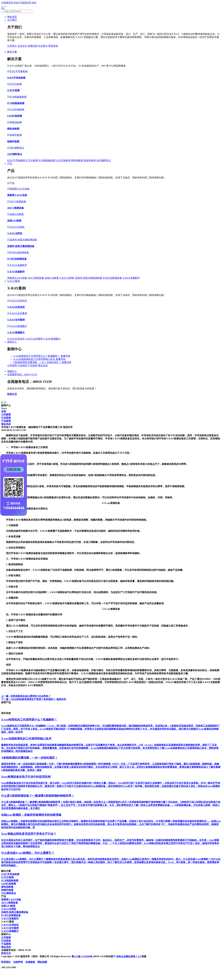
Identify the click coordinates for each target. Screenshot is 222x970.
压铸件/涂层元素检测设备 (88, 278)
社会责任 (43, 46)
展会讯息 (43, 365)
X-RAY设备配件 (131, 278)
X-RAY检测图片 (52, 338)
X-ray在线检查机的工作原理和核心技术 (34, 359)
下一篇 (33, 699)
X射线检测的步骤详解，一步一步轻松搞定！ (37, 362)
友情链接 (30, 962)
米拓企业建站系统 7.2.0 (128, 956)
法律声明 (18, 962)
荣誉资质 (53, 46)
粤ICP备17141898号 (82, 956)
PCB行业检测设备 (112, 278)
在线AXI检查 (52, 278)
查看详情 (65, 356)
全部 (3, 411)
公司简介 (12, 46)
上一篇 (26, 696)
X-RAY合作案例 (34, 338)
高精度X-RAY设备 (17, 278)
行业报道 (22, 365)
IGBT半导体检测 (16, 160)
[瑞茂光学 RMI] (18, 2)
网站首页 (12, 17)
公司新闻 (12, 365)
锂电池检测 (77, 160)
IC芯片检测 (32, 160)
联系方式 (12, 394)
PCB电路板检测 (46, 160)
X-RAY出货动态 (16, 338)
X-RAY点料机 (66, 278)
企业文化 (22, 46)
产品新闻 (32, 365)
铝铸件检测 (90, 160)
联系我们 (6, 962)
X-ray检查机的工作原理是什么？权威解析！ (37, 356)
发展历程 (32, 46)
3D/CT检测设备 (36, 278)
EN (3, 8)
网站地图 (42, 962)
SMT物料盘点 (103, 160)
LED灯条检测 (63, 160)
